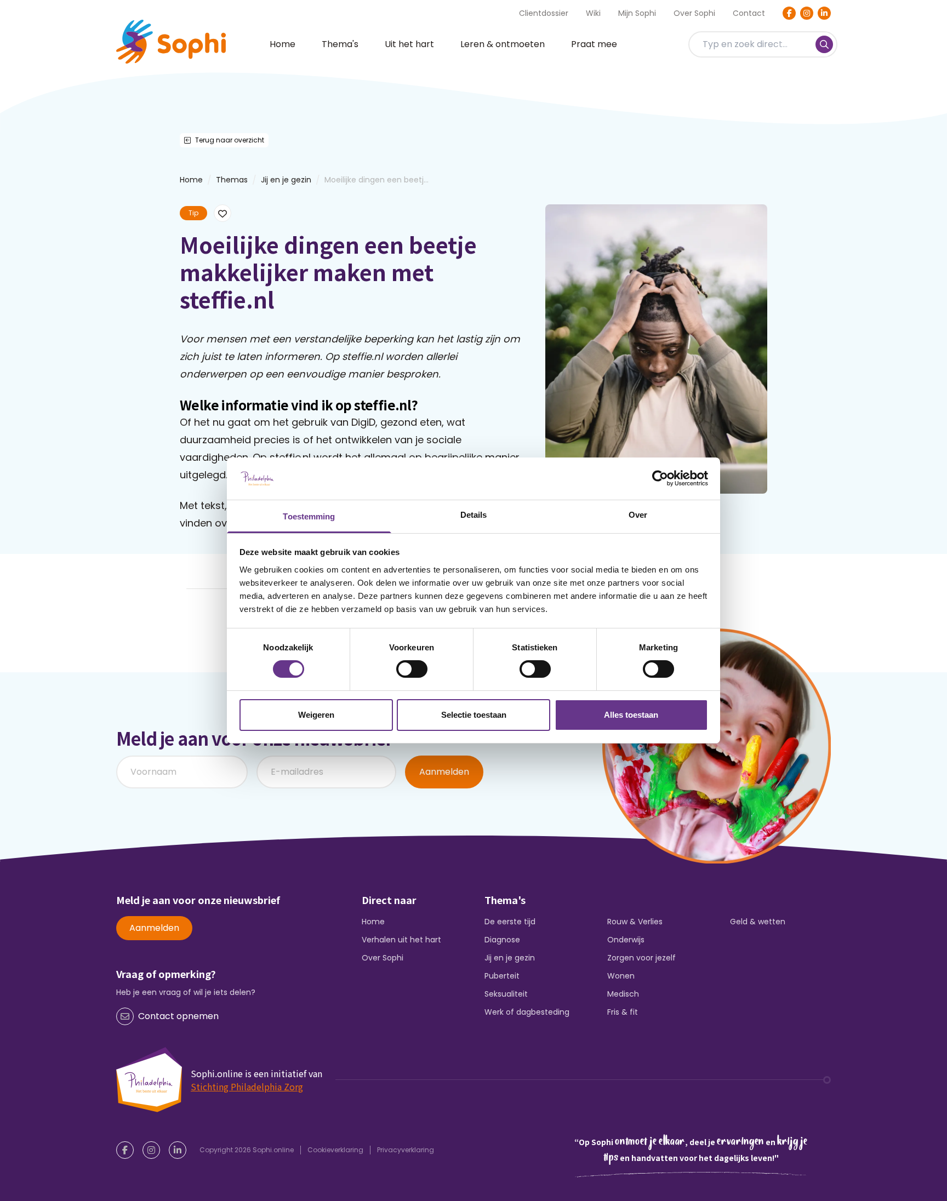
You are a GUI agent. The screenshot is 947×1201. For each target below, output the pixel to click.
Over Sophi (694, 13)
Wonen (621, 975)
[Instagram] (806, 13)
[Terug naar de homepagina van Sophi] (171, 42)
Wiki (593, 13)
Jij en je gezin (286, 179)
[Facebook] (789, 13)
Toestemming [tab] (309, 516)
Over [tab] (638, 514)
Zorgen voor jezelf (641, 957)
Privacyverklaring (405, 1149)
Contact (749, 13)
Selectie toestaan (473, 714)
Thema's (340, 44)
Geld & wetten (757, 921)
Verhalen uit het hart (401, 939)
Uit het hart (409, 44)
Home (282, 44)
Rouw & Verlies (635, 921)
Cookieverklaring (335, 1149)
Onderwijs (625, 939)
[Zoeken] (824, 44)
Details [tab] (473, 514)
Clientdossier (543, 13)
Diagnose (502, 939)
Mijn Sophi (637, 13)
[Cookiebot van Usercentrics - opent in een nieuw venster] (660, 478)
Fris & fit (622, 1011)
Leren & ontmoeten (502, 44)
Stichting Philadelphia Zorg (247, 1086)
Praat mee (594, 44)
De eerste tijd (509, 921)
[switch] (411, 669)
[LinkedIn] (824, 13)
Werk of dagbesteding (526, 1011)
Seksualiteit (506, 993)
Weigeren (316, 714)
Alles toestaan (631, 714)
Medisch (623, 993)
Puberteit (502, 975)
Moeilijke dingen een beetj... (376, 179)
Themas (232, 179)
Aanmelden (444, 771)
